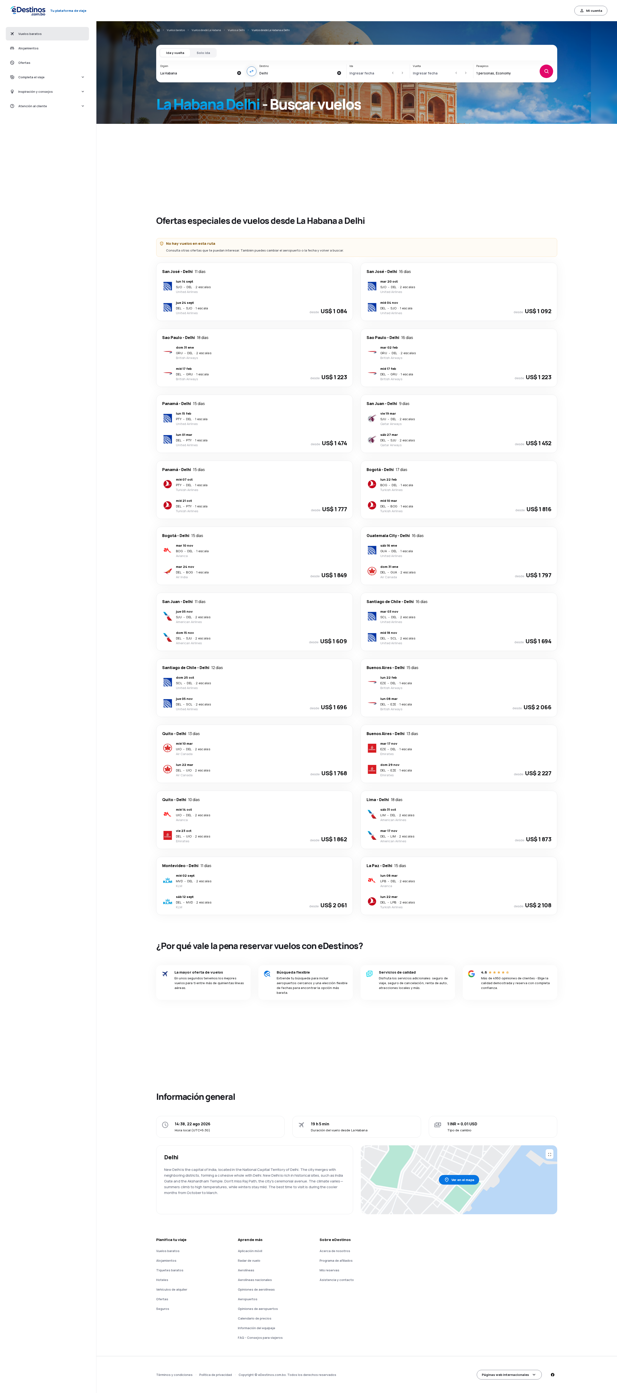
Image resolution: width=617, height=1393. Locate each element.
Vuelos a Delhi (236, 30)
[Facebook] (552, 1375)
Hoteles (162, 1280)
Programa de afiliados (336, 1260)
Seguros (162, 1309)
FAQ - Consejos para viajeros (260, 1337)
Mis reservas (329, 1270)
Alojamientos (166, 1260)
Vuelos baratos (176, 30)
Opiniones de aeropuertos (258, 1309)
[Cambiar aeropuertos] (251, 71)
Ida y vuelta (175, 53)
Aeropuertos (247, 1299)
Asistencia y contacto (337, 1280)
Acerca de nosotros (335, 1251)
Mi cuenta (594, 10)
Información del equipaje (256, 1328)
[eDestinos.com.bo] (158, 30)
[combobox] (197, 73)
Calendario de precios (254, 1318)
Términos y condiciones (174, 1375)
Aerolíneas (246, 1270)
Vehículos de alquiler (171, 1289)
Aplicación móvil (250, 1251)
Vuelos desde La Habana (206, 30)
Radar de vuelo (249, 1260)
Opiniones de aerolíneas (256, 1289)
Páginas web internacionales (505, 1375)
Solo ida (203, 53)
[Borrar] (239, 73)
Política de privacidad (215, 1375)
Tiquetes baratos (169, 1270)
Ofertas (162, 1299)
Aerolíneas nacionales (255, 1280)
